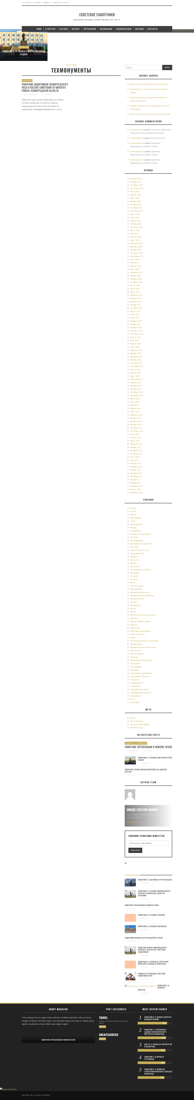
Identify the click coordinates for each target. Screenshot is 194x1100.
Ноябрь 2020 (136, 224)
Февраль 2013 (136, 444)
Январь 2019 (135, 275)
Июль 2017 (135, 314)
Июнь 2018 (135, 288)
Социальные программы (141, 673)
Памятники (27, 80)
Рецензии (134, 670)
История (134, 576)
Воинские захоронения (140, 534)
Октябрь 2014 (136, 392)
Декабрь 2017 (136, 301)
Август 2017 (135, 311)
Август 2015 (135, 369)
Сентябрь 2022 (136, 188)
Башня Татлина (158, 138)
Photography (135, 518)
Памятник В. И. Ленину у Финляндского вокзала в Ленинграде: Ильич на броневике (154, 893)
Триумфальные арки (139, 689)
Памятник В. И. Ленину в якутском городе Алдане (23, 53)
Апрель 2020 (135, 237)
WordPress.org (136, 727)
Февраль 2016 (136, 350)
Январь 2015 (135, 382)
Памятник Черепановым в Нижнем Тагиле (149, 84)
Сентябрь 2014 (136, 395)
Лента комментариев (139, 724)
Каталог (133, 579)
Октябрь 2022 (136, 185)
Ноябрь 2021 (136, 204)
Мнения (133, 602)
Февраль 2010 (136, 486)
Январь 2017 (135, 324)
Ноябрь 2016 (136, 327)
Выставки (134, 547)
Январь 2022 (135, 201)
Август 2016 (135, 337)
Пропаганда (135, 650)
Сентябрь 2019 (136, 256)
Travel (132, 521)
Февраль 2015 (136, 379)
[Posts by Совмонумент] (130, 794)
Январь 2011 (135, 483)
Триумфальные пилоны (140, 692)
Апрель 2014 (135, 408)
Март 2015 (135, 376)
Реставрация (136, 666)
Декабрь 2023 (136, 178)
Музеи (133, 611)
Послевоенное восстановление (144, 640)
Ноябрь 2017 (136, 305)
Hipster (133, 514)
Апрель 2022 (135, 195)
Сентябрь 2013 (136, 431)
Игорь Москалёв (30, 94)
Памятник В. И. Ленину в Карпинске (152, 926)
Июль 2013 (135, 434)
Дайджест (134, 556)
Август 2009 (135, 489)
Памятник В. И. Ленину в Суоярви (151, 914)
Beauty (133, 508)
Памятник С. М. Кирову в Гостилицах (154, 1057)
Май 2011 (134, 479)
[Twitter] (164, 2)
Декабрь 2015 (136, 356)
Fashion (133, 511)
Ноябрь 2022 (136, 182)
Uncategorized (136, 524)
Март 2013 (135, 440)
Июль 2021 (135, 217)
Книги (132, 582)
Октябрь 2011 (136, 476)
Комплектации (136, 586)
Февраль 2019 (136, 272)
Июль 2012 (135, 457)
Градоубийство (137, 553)
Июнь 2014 (135, 402)
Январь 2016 (135, 353)
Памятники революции (140, 631)
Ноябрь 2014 (136, 389)
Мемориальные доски (140, 592)
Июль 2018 (135, 285)
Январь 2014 (135, 418)
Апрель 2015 (135, 372)
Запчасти (134, 560)
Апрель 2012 (135, 463)
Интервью (134, 573)
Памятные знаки (137, 634)
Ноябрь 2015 (136, 360)
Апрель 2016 (135, 343)
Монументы (23, 47)
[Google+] (159, 2)
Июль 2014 (135, 398)
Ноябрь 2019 (136, 249)
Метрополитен (137, 598)
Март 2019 (135, 269)
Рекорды (134, 657)
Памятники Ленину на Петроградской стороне (144, 937)
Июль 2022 (135, 191)
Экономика (135, 702)
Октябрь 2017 (136, 308)
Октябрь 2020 (136, 227)
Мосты (133, 608)
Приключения (136, 644)
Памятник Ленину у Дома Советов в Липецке (150, 114)
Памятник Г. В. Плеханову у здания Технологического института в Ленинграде (155, 1031)
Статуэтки (134, 679)
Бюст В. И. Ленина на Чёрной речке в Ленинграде (158, 1045)
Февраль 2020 (136, 243)
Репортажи (135, 663)
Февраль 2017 (136, 321)
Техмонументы (136, 683)
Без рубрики (135, 530)
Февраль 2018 (136, 295)
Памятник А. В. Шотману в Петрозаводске (155, 879)
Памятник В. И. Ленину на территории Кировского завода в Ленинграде (153, 962)
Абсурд (133, 527)
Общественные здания (140, 621)
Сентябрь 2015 (136, 366)
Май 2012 (134, 460)
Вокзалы (134, 537)
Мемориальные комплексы (142, 595)
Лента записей (136, 721)
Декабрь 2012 (136, 450)
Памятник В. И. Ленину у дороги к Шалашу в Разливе (157, 1018)
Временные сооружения (141, 543)
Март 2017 (135, 318)
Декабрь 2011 (136, 473)
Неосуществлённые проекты (143, 615)
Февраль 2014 (136, 415)
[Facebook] (154, 2)
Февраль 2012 (136, 466)
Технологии (135, 686)
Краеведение (136, 589)
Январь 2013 (135, 447)
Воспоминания (136, 540)
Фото (132, 699)
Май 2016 (134, 340)
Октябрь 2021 (136, 207)
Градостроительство (139, 550)
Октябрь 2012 (136, 453)
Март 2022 (135, 198)
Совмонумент (136, 129)
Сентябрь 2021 (136, 211)
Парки (132, 637)
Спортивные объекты (140, 676)
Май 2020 (134, 233)
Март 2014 (135, 411)
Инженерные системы (140, 569)
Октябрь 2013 (136, 428)
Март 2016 (135, 347)
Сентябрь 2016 (136, 334)
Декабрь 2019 (136, 246)
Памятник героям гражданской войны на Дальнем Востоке (146, 770)
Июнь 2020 (135, 230)
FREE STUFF (133, 822)
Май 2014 (134, 405)
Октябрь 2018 (136, 282)
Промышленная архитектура (143, 647)
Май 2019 (134, 262)
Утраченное (135, 696)
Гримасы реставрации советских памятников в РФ (151, 974)
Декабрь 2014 (136, 385)
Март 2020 (135, 240)
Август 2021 (135, 214)
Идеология (135, 566)
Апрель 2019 (135, 266)
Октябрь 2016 (136, 330)
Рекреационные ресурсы (141, 660)
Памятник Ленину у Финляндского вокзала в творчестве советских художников (152, 949)
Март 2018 (135, 292)
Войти (133, 718)
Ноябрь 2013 (136, 424)
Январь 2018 (135, 298)
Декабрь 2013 (136, 421)
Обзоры (133, 618)
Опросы (133, 624)
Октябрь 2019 (136, 253)
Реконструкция (136, 653)
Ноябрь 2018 (136, 279)
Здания (133, 563)
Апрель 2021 (135, 220)
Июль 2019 (135, 259)
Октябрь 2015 (136, 363)
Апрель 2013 (135, 437)
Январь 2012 (135, 470)
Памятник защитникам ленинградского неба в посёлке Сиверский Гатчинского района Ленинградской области (45, 87)
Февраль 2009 (136, 492)
